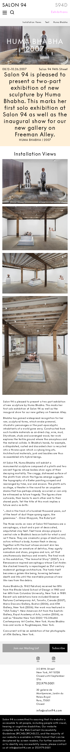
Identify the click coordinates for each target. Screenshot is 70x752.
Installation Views (32, 22)
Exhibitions (59, 12)
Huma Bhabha (60, 22)
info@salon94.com (49, 710)
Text (47, 22)
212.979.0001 (45, 683)
